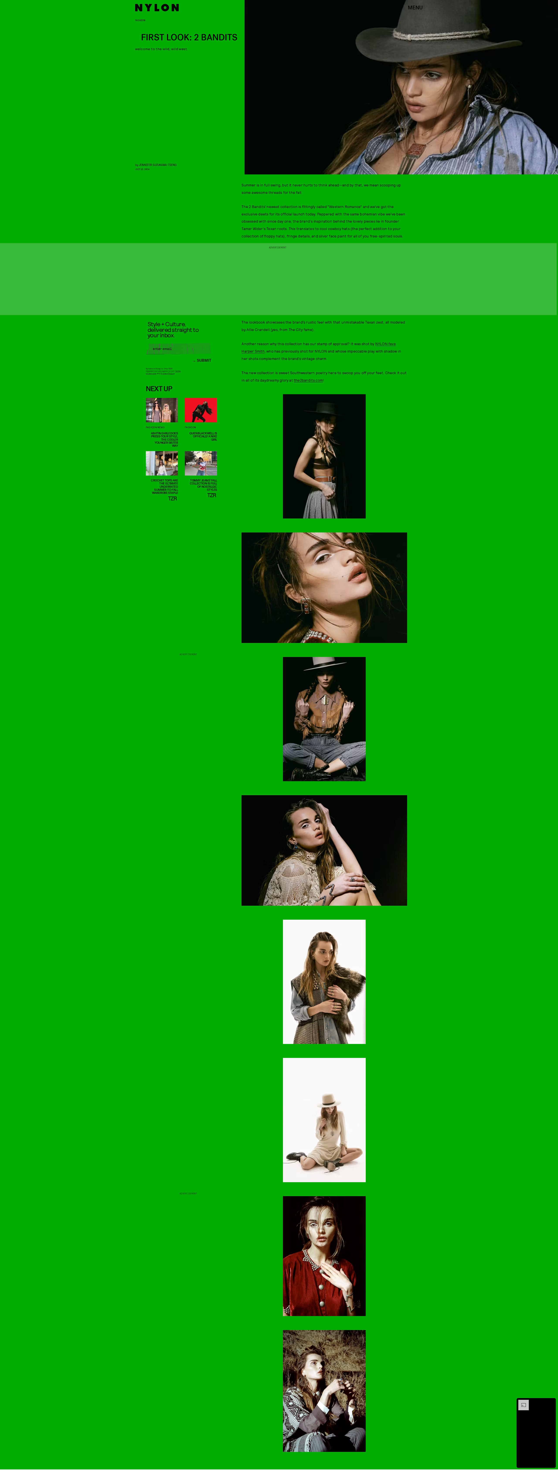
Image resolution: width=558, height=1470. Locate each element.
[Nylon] (157, 7)
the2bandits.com (308, 380)
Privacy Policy (167, 373)
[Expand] (521, 1402)
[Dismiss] (551, 1402)
